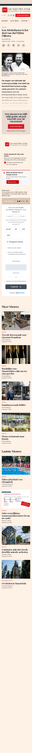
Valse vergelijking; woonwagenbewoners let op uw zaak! (16, 516)
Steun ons (24, 21)
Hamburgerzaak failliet (14, 405)
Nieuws (4, 332)
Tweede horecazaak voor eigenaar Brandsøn (14, 336)
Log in (23, 131)
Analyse (4, 510)
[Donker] (2, 15)
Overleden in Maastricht (14, 583)
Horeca (4, 27)
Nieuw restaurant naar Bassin (13, 437)
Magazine (5, 21)
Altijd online (14, 21)
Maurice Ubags (6, 520)
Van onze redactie (7, 484)
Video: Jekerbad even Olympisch (12, 480)
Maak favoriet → (13, 182)
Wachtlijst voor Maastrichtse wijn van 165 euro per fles (14, 371)
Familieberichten (7, 580)
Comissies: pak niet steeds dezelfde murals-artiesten (15, 550)
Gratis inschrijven (23, 15)
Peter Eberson (6, 39)
